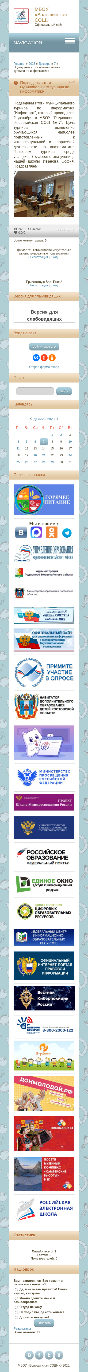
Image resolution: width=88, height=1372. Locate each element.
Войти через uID (44, 346)
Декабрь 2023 (44, 419)
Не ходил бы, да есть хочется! (42, 1312)
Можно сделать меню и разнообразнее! (34, 1300)
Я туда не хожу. (30, 1307)
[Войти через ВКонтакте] (36, 357)
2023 (32, 63)
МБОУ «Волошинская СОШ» (51, 15)
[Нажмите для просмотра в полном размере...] (46, 217)
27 (35, 462)
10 (70, 441)
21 (44, 455)
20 (35, 455)
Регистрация (39, 257)
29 (52, 462)
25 (18, 462)
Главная (19, 63)
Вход (54, 257)
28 (44, 462)
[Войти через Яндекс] (44, 357)
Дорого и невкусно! (34, 1317)
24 (70, 455)
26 (26, 462)
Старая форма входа (44, 367)
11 (18, 448)
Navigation (28, 42)
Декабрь (44, 63)
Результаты (22, 1328)
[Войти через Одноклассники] (52, 357)
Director (35, 229)
